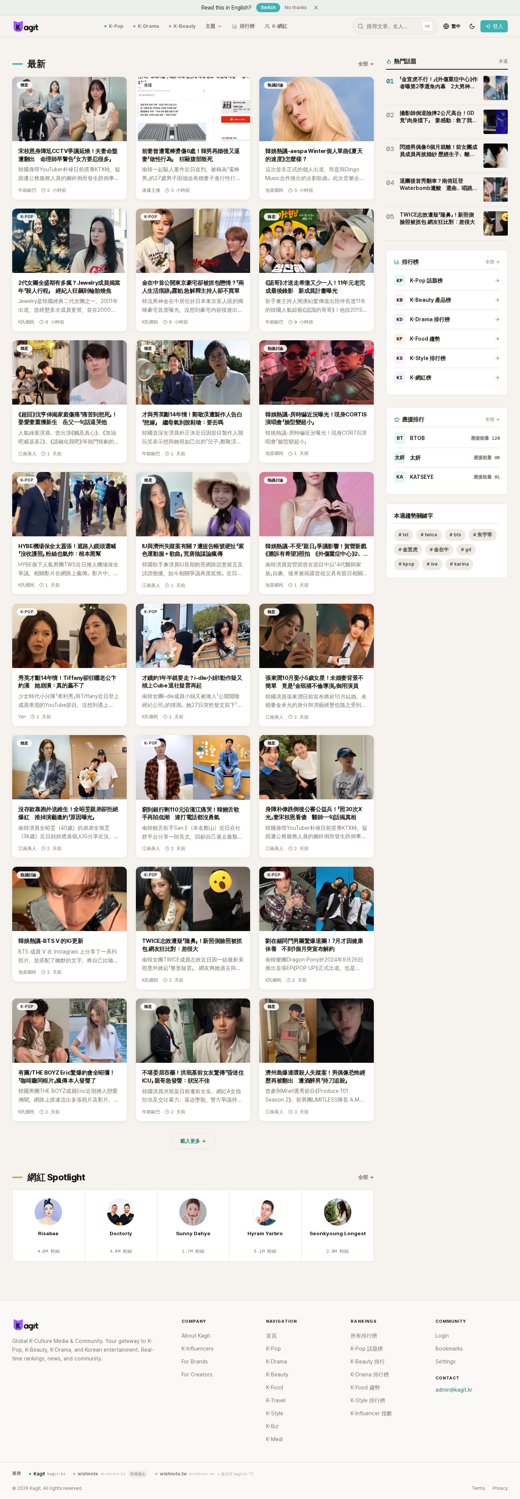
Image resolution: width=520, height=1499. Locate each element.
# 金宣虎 (408, 549)
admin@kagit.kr (453, 1390)
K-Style (274, 1413)
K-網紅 (279, 26)
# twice (429, 534)
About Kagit (196, 1336)
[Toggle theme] (472, 26)
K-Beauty (185, 26)
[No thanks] (316, 8)
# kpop (407, 564)
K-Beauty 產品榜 (424, 300)
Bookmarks (449, 1349)
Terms (478, 1488)
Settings (445, 1362)
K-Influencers (198, 1349)
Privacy (500, 1488)
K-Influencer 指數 (371, 1413)
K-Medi (274, 1439)
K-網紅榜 (414, 378)
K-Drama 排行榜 (423, 319)
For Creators (197, 1374)
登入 (498, 26)
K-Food (274, 1387)
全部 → (366, 64)
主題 (210, 26)
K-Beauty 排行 (368, 1362)
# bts (455, 534)
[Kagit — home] (25, 26)
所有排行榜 (364, 1336)
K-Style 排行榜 (421, 358)
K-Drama (148, 26)
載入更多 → (193, 1141)
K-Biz (272, 1426)
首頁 (271, 1336)
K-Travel (276, 1400)
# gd (466, 549)
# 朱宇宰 (482, 534)
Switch (268, 7)
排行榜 (247, 26)
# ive (432, 564)
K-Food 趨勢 (418, 339)
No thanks (296, 7)
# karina (459, 564)
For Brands (195, 1362)
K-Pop (116, 26)
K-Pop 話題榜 (420, 280)
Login (442, 1336)
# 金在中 (439, 549)
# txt (403, 534)
